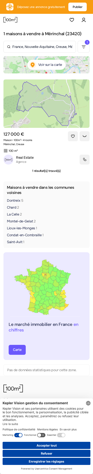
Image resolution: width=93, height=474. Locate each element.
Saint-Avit (15, 242)
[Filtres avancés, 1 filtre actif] (84, 47)
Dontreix (15, 200)
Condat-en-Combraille (25, 235)
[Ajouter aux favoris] (73, 136)
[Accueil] (10, 20)
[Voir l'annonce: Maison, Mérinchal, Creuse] (46, 103)
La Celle (14, 214)
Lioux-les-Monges (22, 228)
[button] (84, 20)
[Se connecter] (84, 20)
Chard (13, 207)
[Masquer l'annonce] (85, 136)
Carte (17, 349)
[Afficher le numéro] (85, 160)
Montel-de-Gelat (21, 221)
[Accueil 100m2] (13, 388)
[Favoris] (72, 20)
